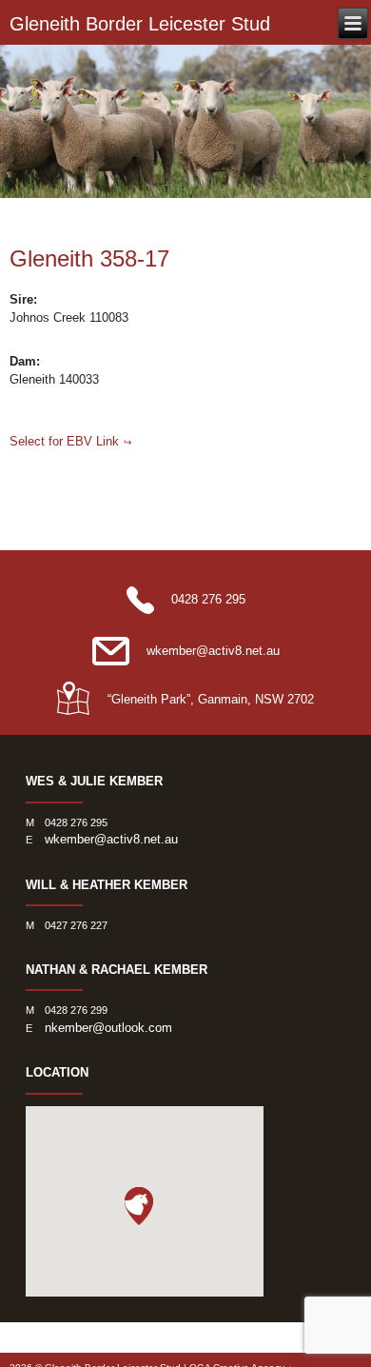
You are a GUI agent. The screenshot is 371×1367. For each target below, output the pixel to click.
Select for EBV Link (64, 441)
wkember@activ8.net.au (213, 651)
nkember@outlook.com (108, 1027)
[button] (139, 1206)
